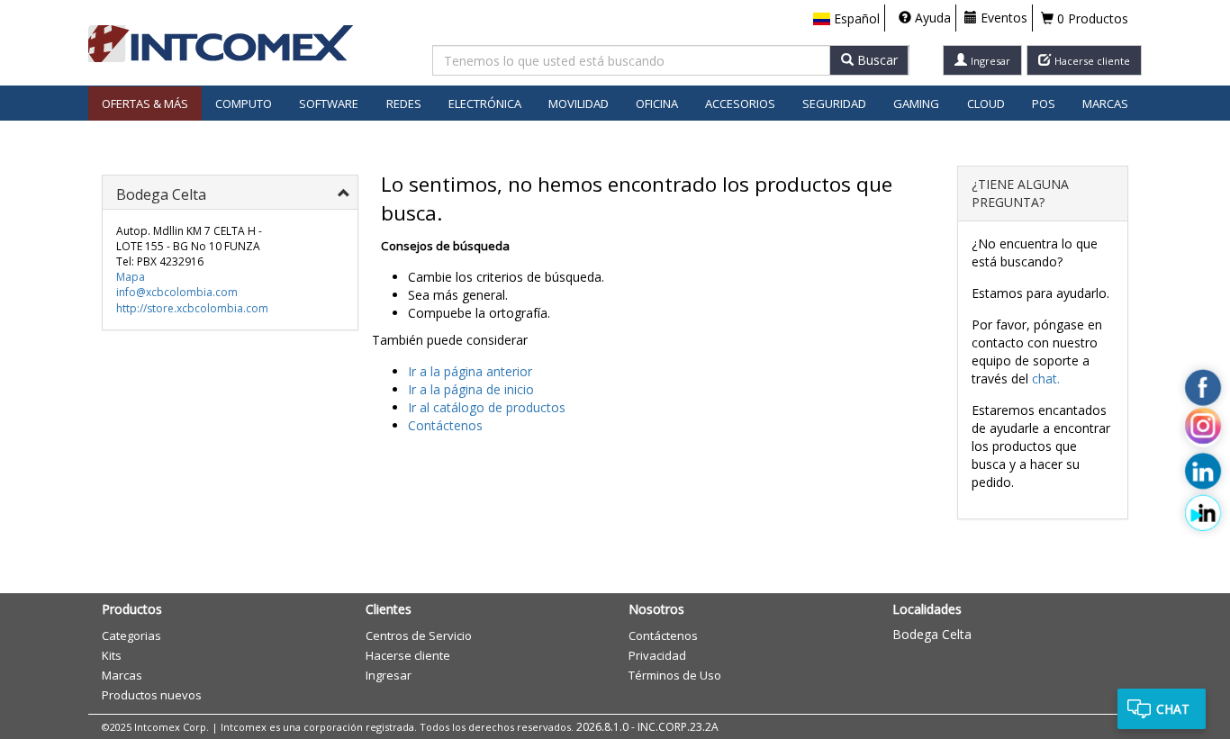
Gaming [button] (916, 103)
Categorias (131, 635)
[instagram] (1203, 429)
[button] (846, 19)
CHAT (1172, 708)
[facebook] (1203, 387)
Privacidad (657, 655)
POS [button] (1043, 103)
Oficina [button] (657, 103)
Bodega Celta (932, 634)
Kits (112, 655)
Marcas (1105, 103)
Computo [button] (243, 103)
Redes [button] (403, 103)
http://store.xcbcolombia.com (192, 308)
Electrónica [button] (484, 103)
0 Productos (1091, 18)
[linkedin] (1203, 471)
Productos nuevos (152, 695)
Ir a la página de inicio (471, 389)
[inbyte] (1203, 512)
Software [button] (328, 103)
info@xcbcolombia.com (177, 292)
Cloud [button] (986, 103)
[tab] (230, 192)
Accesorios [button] (740, 103)
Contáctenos (445, 425)
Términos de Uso (675, 675)
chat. (1046, 378)
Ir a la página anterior (470, 371)
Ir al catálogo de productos (486, 407)
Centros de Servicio (419, 635)
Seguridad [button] (834, 103)
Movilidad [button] (578, 103)
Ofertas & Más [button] (145, 103)
